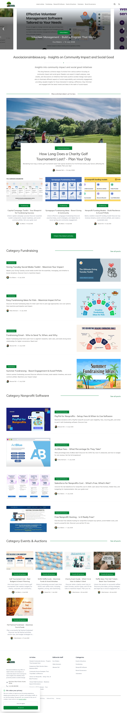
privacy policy (22, 699)
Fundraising (49, 4)
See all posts (115, 251)
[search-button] (115, 4)
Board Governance (90, 4)
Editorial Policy (50, 698)
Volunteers (81, 4)
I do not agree (21, 703)
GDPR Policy (42, 698)
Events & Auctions (71, 4)
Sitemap (58, 698)
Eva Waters (56, 661)
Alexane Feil (56, 667)
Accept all (20, 707)
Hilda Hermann (57, 664)
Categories (80, 657)
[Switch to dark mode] (119, 4)
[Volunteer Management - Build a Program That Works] (63, 28)
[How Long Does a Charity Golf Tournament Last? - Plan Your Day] (63, 136)
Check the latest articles (63, 236)
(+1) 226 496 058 (13, 686)
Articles (32, 657)
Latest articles (40, 4)
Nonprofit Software (59, 4)
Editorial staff (58, 657)
